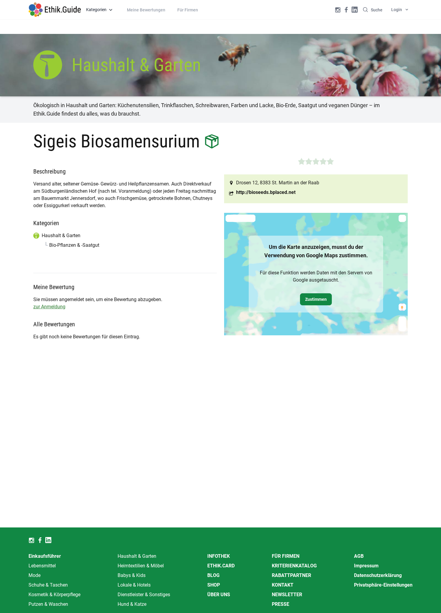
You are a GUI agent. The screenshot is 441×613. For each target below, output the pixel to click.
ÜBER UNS (218, 594)
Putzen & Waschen (48, 604)
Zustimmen (316, 299)
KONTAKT (282, 585)
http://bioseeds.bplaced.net (266, 192)
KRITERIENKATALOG (294, 566)
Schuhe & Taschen (48, 585)
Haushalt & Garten (137, 556)
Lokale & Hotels (134, 585)
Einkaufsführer (44, 556)
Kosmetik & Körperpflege (54, 594)
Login (396, 9)
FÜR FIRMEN (285, 556)
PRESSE (280, 604)
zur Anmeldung (49, 307)
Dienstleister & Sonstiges (144, 594)
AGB (359, 556)
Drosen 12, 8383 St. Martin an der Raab (277, 183)
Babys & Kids (132, 575)
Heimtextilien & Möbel (141, 566)
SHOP (213, 585)
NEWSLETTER (287, 594)
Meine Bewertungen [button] (146, 10)
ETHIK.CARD (221, 566)
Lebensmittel (42, 566)
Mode (34, 575)
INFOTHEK (218, 556)
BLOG (213, 575)
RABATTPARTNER (291, 575)
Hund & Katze (132, 604)
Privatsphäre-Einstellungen (383, 585)
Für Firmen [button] (187, 10)
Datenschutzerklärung (378, 575)
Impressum (366, 566)
